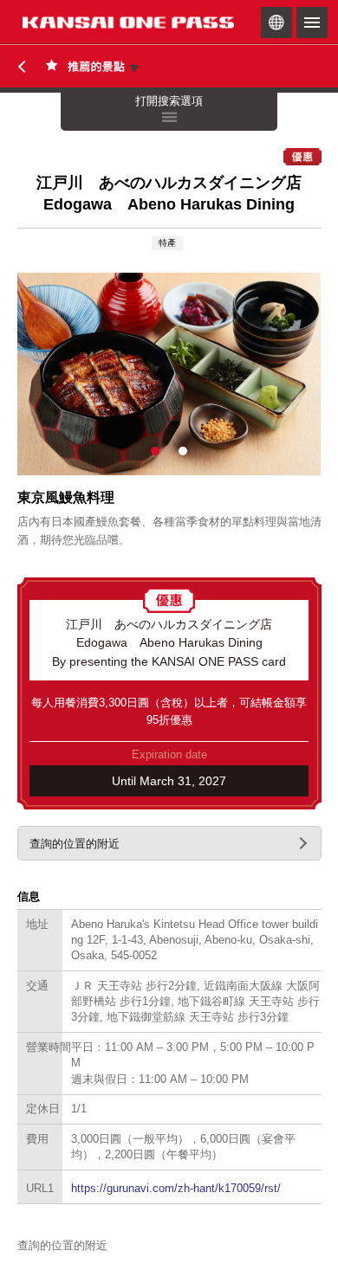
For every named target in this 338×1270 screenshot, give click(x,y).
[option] (169, 374)
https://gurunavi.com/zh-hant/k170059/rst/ (176, 1188)
